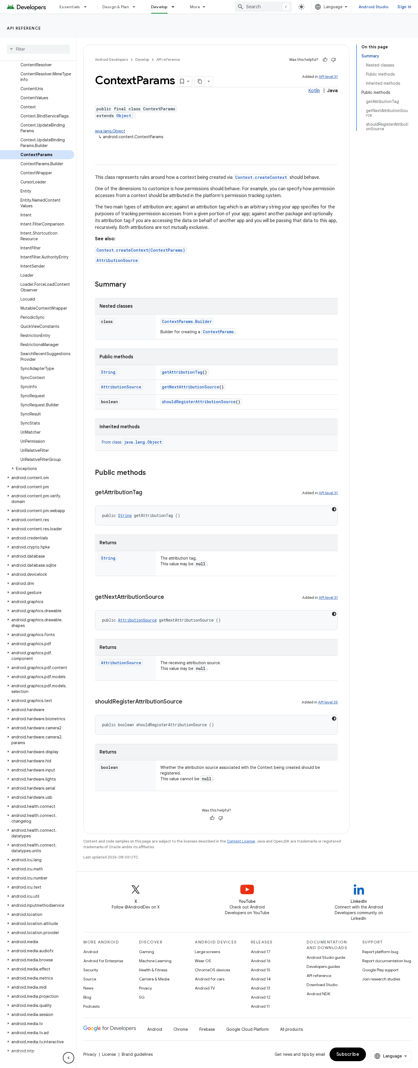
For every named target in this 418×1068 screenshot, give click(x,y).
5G (142, 997)
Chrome (180, 1029)
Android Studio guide (326, 957)
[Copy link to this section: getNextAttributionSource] (169, 597)
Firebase (207, 1029)
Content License (241, 841)
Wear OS (203, 960)
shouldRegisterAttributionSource (199, 401)
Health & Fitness (153, 969)
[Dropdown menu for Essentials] (88, 7)
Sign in (404, 6)
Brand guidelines (137, 1054)
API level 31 (328, 76)
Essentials (69, 6)
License (109, 1054)
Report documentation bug (386, 960)
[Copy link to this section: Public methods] (151, 473)
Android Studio (374, 6)
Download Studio (322, 984)
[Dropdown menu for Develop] (175, 7)
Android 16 (261, 960)
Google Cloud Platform (247, 1029)
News (88, 988)
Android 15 (260, 969)
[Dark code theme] (334, 509)
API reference (24, 28)
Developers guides (323, 966)
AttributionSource (117, 260)
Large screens (207, 951)
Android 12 (260, 997)
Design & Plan (115, 6)
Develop (159, 6)
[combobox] (263, 7)
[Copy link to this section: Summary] (131, 285)
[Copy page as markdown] (200, 81)
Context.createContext (261, 177)
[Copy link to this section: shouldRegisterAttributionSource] (188, 702)
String (108, 372)
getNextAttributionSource (190, 387)
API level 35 (328, 702)
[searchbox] (38, 49)
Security (90, 969)
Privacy (145, 988)
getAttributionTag (182, 372)
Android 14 (261, 979)
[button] (37, 468)
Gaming (146, 951)
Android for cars (209, 979)
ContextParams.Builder (187, 321)
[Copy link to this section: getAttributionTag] (148, 492)
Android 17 (260, 951)
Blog (87, 997)
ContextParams (218, 331)
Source (89, 979)
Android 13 (260, 988)
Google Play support (380, 969)
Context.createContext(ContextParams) (140, 250)
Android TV (205, 988)
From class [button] (132, 442)
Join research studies (381, 979)
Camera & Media (154, 979)
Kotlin (314, 91)
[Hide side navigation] (68, 1057)
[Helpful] (325, 59)
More (195, 6)
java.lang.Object (110, 131)
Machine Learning (155, 960)
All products (291, 1029)
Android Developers (111, 59)
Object (123, 115)
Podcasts (91, 1006)
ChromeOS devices (212, 969)
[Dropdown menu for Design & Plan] (136, 7)
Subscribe (347, 1054)
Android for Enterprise (103, 960)
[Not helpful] (333, 59)
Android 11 (260, 1006)
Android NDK (318, 993)
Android (90, 951)
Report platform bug (380, 951)
